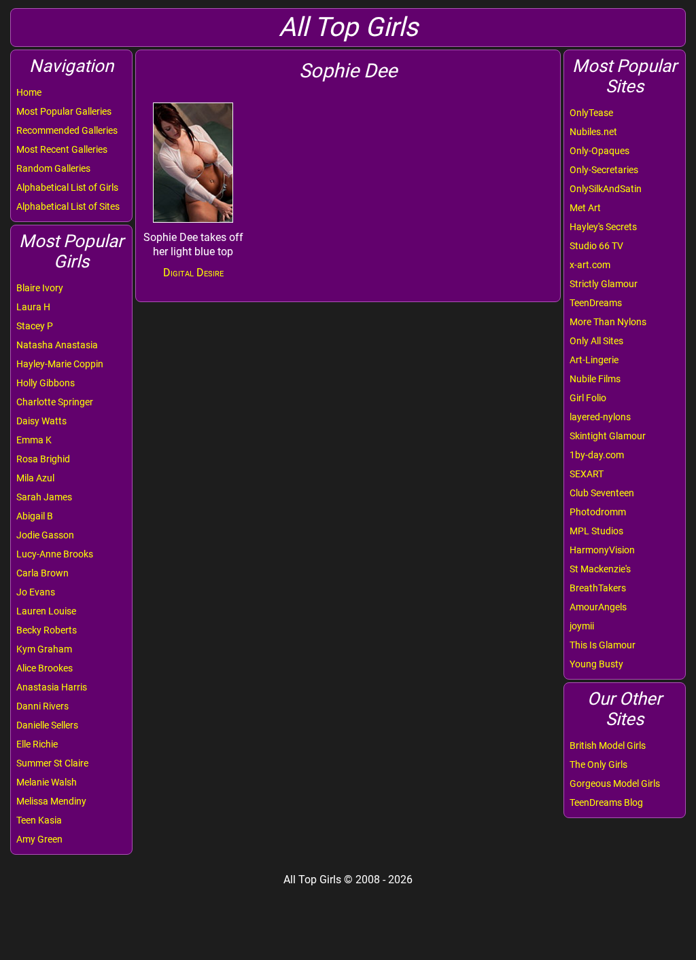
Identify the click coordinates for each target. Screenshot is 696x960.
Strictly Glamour (604, 283)
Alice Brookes (44, 668)
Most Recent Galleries (61, 149)
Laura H (33, 306)
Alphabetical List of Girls (67, 187)
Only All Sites (596, 340)
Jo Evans (35, 592)
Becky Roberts (46, 630)
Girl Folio (588, 397)
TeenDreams (596, 302)
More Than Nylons (608, 321)
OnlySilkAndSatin (606, 188)
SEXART (587, 473)
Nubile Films (595, 378)
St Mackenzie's (600, 569)
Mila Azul (35, 478)
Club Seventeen (602, 492)
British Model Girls (608, 745)
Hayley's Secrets (603, 226)
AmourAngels (598, 607)
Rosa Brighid (43, 459)
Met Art (585, 207)
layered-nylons (600, 416)
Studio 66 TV (596, 245)
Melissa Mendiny (51, 801)
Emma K (34, 440)
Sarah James (44, 497)
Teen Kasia (39, 820)
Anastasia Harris (51, 687)
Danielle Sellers (47, 725)
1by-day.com (597, 454)
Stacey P (34, 325)
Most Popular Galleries (63, 111)
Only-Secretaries (604, 169)
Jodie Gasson (45, 535)
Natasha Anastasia (57, 344)
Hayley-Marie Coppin (59, 363)
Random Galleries (53, 168)
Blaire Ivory (39, 287)
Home (28, 92)
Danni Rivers (42, 706)
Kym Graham (44, 649)
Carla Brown (42, 573)
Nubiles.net (593, 131)
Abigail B (34, 516)
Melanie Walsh (46, 782)
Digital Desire (193, 272)
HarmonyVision (602, 549)
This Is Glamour (603, 645)
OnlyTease (591, 112)
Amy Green (39, 839)
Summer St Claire (52, 763)
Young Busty (596, 664)
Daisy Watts (41, 421)
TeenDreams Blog (606, 802)
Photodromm (598, 511)
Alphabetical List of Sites (68, 206)
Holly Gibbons (45, 382)
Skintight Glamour (608, 435)
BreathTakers (598, 588)
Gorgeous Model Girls (615, 783)
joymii (582, 626)
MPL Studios (596, 530)
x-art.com (590, 264)
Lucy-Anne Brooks (54, 554)
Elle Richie (37, 744)
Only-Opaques (599, 150)
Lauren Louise (46, 611)
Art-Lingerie (594, 359)
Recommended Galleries (67, 130)
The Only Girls (598, 764)
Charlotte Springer (54, 401)
